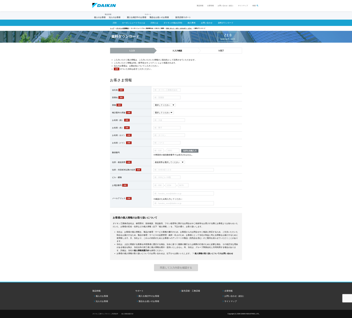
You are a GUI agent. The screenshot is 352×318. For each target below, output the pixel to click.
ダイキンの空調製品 (122, 28)
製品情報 (200, 6)
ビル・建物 (117, 177)
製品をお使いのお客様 (149, 301)
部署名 (117, 97)
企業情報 (210, 6)
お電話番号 (119, 185)
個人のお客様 (102, 296)
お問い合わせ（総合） (226, 6)
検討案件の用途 (121, 112)
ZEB (114, 23)
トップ (112, 28)
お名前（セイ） (121, 135)
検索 (254, 6)
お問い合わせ (206, 23)
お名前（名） (120, 128)
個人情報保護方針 (127, 314)
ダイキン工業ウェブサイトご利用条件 (105, 314)
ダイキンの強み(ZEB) (173, 23)
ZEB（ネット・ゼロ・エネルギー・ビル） (179, 28)
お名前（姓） (120, 120)
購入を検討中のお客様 (149, 296)
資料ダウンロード (225, 23)
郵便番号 (116, 152)
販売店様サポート (183, 17)
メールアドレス (121, 198)
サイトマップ (243, 6)
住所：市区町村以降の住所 (126, 170)
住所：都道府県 (121, 162)
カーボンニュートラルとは (133, 23)
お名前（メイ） (121, 143)
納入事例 (191, 23)
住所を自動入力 (190, 151)
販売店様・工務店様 (191, 291)
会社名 (117, 90)
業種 (116, 105)
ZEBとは (154, 23)
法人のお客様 (102, 301)
